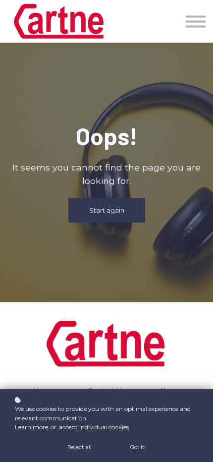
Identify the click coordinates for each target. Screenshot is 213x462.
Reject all (79, 447)
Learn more (31, 427)
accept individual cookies (94, 427)
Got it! (138, 447)
